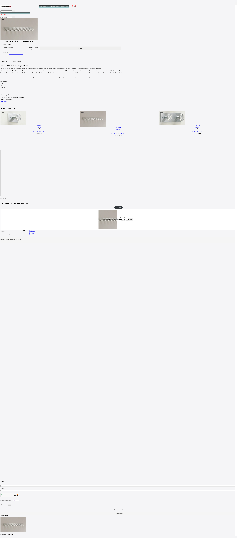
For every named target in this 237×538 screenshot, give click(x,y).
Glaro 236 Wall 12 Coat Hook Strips (118, 133)
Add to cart (80, 48)
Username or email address (6, 484)
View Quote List (52, 6)
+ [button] (33, 48)
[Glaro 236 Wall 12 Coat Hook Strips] (118, 119)
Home (41, 6)
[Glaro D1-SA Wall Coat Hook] (39, 118)
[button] (0, 480)
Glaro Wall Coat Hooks (19, 54)
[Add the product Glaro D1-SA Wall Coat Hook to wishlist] (39, 129)
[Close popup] (0, 512)
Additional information (16, 61)
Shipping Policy (32, 231)
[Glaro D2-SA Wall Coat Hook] (198, 118)
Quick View (39, 127)
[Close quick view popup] (0, 2)
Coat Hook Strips (12, 54)
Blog (30, 232)
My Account (58, 6)
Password (2, 488)
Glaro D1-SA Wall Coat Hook (39, 131)
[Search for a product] (70, 6)
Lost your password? (118, 509)
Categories (44, 6)
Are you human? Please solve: (6, 500)
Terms (30, 234)
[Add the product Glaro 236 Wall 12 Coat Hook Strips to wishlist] (118, 131)
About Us (31, 230)
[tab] (4, 61)
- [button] (8, 48)
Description (5, 61)
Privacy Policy (32, 233)
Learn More (118, 207)
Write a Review (3, 101)
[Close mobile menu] (235, 2)
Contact (30, 235)
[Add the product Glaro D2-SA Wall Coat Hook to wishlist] (198, 129)
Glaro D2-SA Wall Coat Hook (198, 131)
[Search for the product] (13, 11)
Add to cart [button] (39, 125)
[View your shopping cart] (72, 6)
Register (121, 513)
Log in (9, 504)
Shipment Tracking (64, 6)
